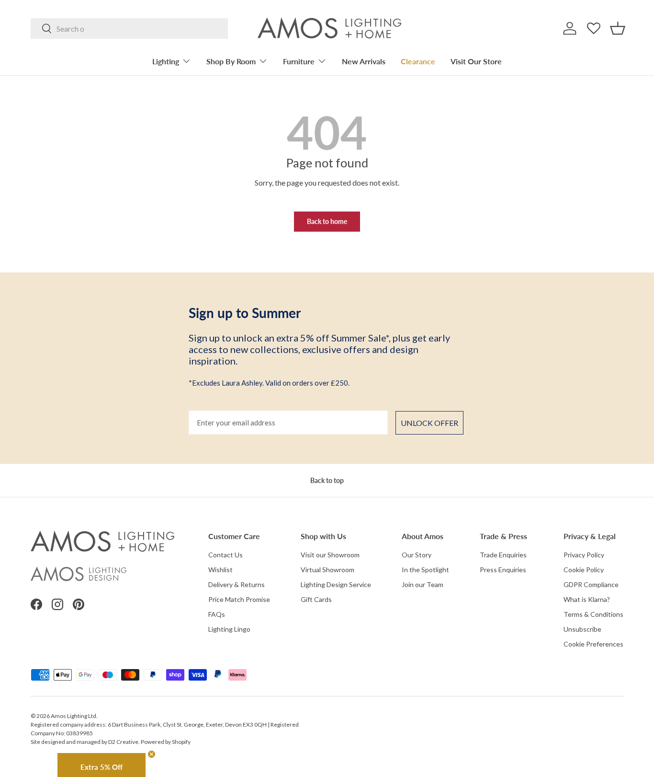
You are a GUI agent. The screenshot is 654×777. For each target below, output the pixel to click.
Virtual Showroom (327, 569)
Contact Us (225, 555)
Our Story (416, 555)
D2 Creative (123, 741)
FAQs (216, 614)
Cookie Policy (584, 569)
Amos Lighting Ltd (73, 715)
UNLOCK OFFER (429, 422)
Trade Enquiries (503, 555)
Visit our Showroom (330, 555)
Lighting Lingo (229, 629)
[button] (617, 28)
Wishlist (220, 569)
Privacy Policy (584, 555)
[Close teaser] (151, 754)
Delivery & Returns (236, 584)
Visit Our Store (476, 61)
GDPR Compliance (591, 584)
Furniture (299, 61)
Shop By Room (231, 61)
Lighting (165, 61)
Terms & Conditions (593, 614)
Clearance (418, 61)
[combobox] (129, 28)
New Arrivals (363, 61)
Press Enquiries (503, 569)
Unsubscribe (582, 629)
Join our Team (422, 584)
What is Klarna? (587, 599)
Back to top (327, 480)
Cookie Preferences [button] (593, 644)
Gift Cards (316, 599)
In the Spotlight (425, 569)
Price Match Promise (239, 599)
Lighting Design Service (336, 584)
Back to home (327, 221)
